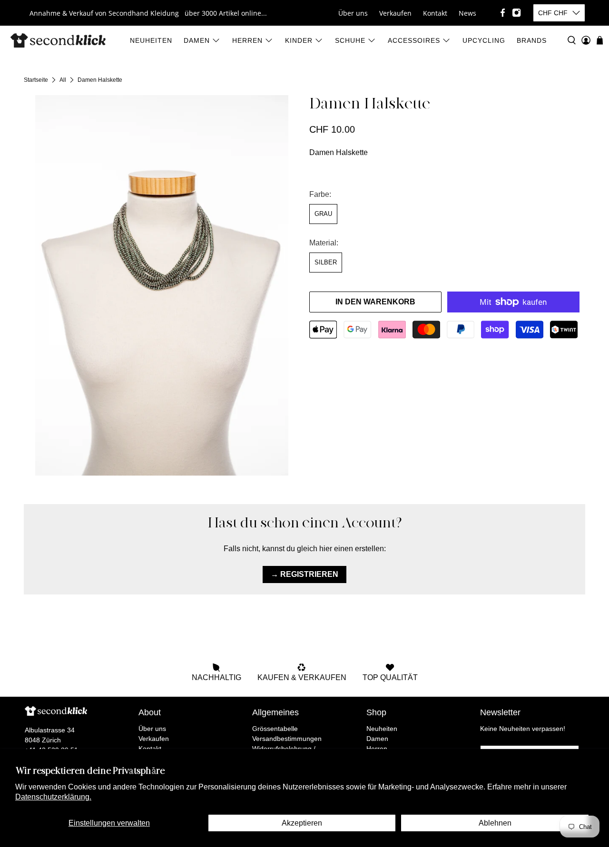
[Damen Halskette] (162, 285)
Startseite (36, 80)
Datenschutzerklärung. (53, 797)
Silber (325, 262)
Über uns (353, 13)
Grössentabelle (275, 728)
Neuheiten (151, 40)
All (62, 80)
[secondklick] (58, 40)
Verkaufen (395, 13)
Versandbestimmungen (287, 738)
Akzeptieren (302, 823)
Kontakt (435, 13)
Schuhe (350, 40)
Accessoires (414, 40)
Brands (532, 40)
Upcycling (483, 40)
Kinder (299, 40)
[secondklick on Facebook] (502, 12)
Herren (247, 40)
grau (323, 213)
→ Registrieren (304, 574)
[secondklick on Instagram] (516, 12)
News (467, 13)
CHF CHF (553, 13)
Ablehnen (495, 823)
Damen (197, 40)
